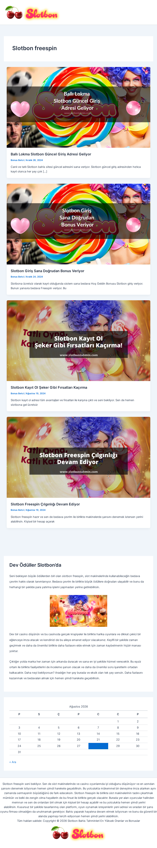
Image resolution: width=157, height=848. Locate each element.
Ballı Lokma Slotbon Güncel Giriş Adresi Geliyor (51, 154)
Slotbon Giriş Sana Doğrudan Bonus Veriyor (47, 271)
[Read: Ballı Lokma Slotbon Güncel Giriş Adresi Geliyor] (78, 107)
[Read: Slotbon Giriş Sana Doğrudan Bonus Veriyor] (78, 224)
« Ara (12, 762)
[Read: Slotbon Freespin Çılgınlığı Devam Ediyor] (78, 457)
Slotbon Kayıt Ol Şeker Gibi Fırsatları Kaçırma (49, 387)
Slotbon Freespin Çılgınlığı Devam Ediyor (46, 504)
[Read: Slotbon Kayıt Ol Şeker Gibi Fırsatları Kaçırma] (78, 340)
